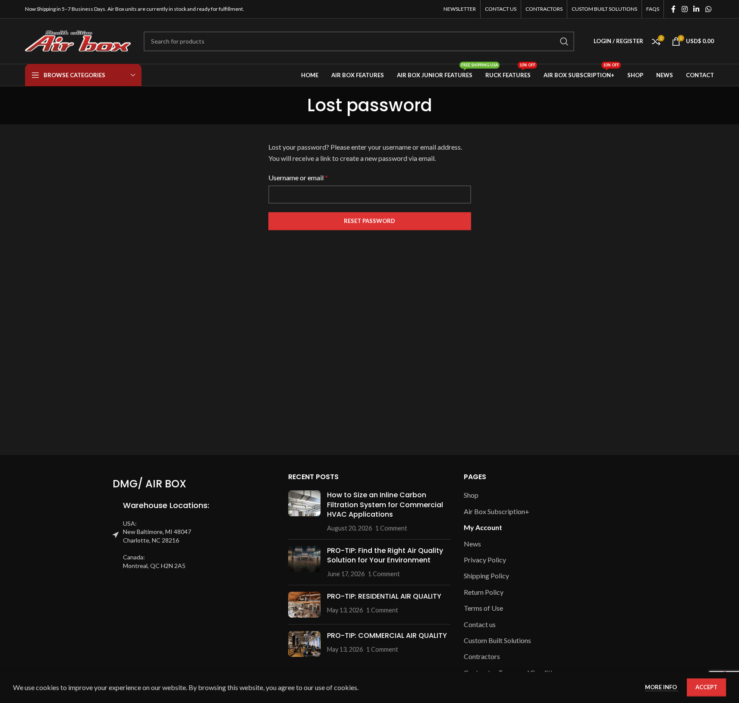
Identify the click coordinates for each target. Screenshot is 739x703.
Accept (706, 687)
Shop (471, 495)
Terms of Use (483, 608)
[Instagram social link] (684, 9)
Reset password (369, 220)
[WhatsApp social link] (708, 9)
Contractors (482, 656)
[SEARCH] (564, 41)
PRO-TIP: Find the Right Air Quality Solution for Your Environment (385, 555)
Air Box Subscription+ (496, 511)
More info (661, 687)
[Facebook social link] (673, 9)
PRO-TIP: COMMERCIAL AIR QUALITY (387, 635)
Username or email (298, 177)
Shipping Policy (486, 575)
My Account (483, 527)
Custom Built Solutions (497, 640)
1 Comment (391, 528)
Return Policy (483, 592)
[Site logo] (78, 40)
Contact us (480, 624)
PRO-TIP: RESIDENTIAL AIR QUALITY (384, 596)
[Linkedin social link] (696, 9)
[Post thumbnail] (304, 511)
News (472, 544)
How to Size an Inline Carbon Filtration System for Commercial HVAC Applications (385, 504)
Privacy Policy (485, 559)
